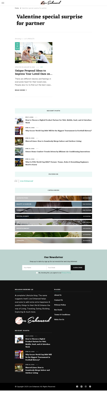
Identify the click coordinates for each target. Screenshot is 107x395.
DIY (42, 67)
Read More (20, 90)
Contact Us (58, 300)
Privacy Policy (66, 273)
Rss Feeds (58, 310)
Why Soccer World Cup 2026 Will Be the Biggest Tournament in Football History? (58, 131)
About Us (57, 295)
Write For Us (59, 319)
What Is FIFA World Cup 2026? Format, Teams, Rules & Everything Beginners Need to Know (57, 163)
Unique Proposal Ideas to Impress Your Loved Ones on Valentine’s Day (32, 74)
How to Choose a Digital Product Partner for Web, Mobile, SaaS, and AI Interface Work (58, 121)
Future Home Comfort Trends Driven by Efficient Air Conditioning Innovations (57, 151)
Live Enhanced (26, 181)
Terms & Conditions (62, 314)
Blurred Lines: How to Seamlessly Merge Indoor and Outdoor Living (53, 141)
